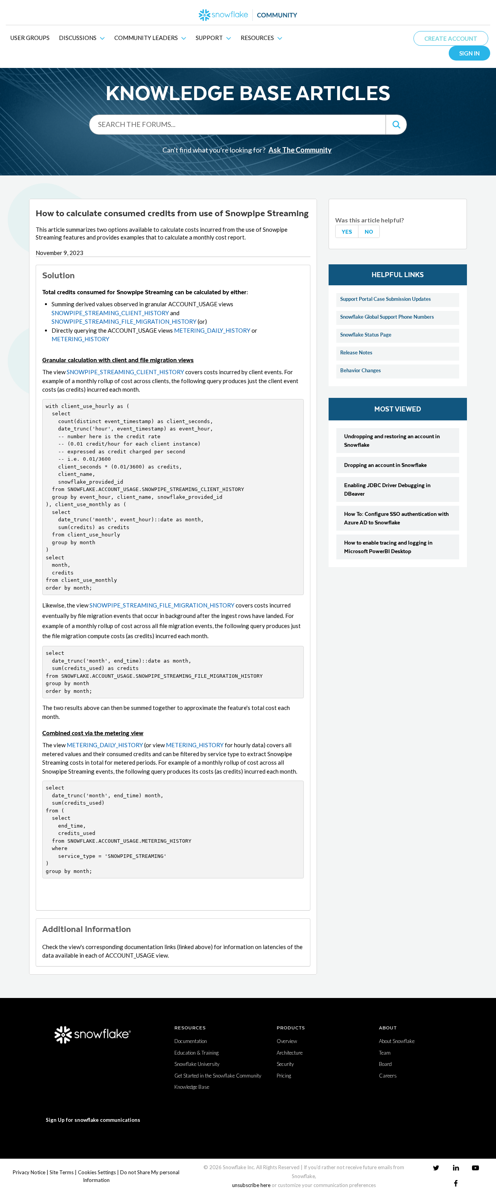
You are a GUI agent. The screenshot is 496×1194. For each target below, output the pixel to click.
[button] (396, 124)
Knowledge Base (191, 1087)
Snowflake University (196, 1064)
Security (285, 1064)
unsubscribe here (251, 1185)
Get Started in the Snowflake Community (217, 1076)
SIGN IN (469, 53)
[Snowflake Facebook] (456, 1183)
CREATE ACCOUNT (450, 38)
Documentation (190, 1041)
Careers (388, 1076)
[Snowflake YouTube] (475, 1167)
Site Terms (62, 1172)
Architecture (290, 1053)
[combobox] (238, 124)
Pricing (284, 1076)
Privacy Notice (29, 1172)
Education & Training (196, 1053)
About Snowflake (397, 1041)
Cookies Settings (97, 1172)
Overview (287, 1041)
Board (385, 1064)
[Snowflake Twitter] (436, 1167)
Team (385, 1053)
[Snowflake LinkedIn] (456, 1167)
